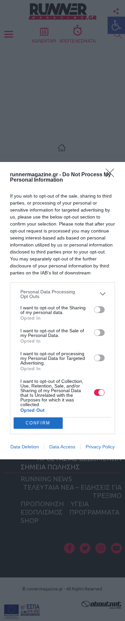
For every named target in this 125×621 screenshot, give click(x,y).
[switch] (99, 309)
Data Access (62, 446)
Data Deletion (24, 446)
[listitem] (62, 294)
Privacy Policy (100, 446)
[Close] (112, 175)
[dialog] (62, 310)
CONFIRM (38, 422)
